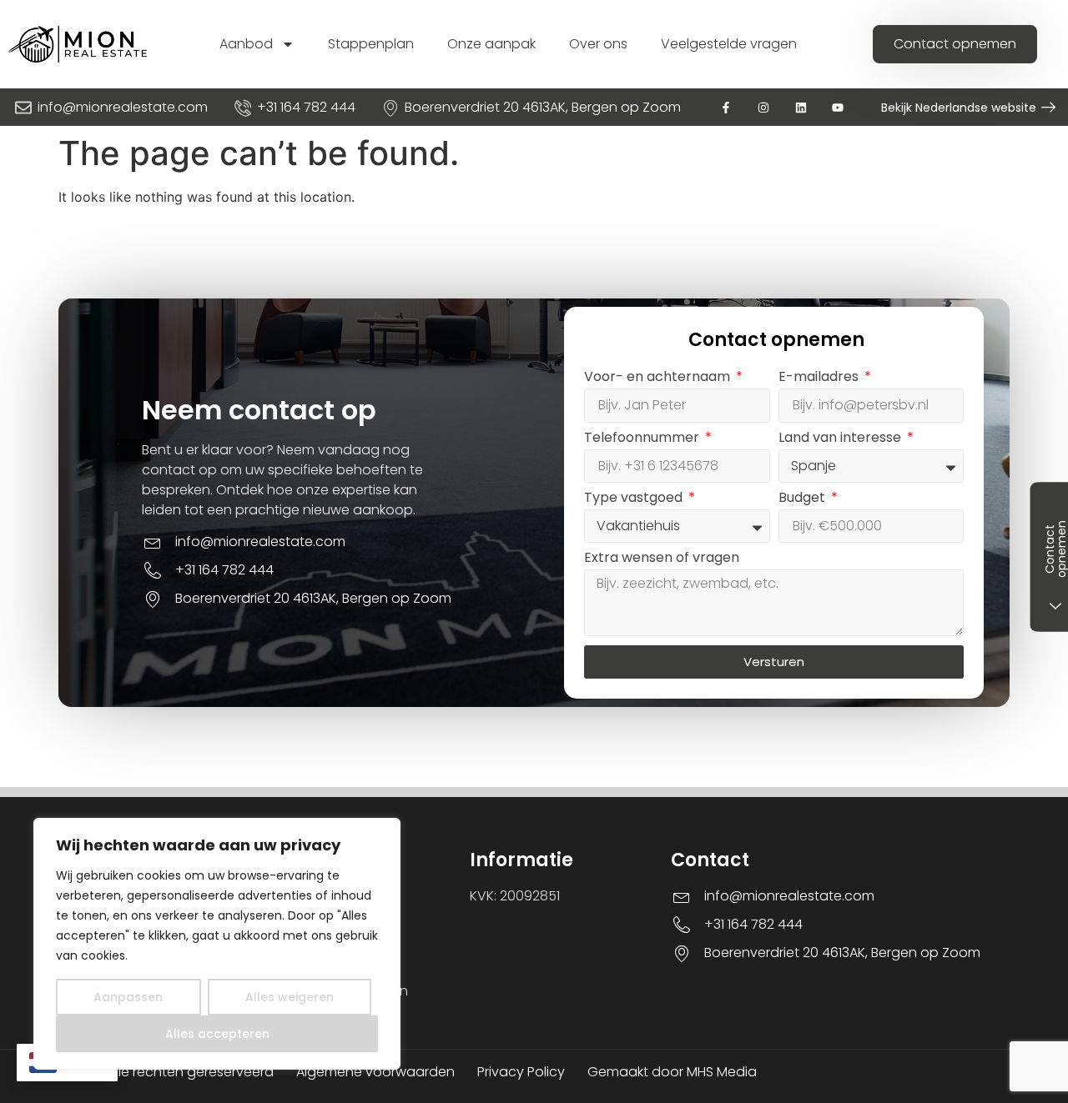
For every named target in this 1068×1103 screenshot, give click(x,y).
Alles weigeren (289, 997)
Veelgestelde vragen (729, 43)
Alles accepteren (217, 1033)
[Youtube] (838, 107)
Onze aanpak (491, 43)
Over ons (598, 43)
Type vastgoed (635, 499)
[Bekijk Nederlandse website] (1048, 107)
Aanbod (246, 43)
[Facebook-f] (726, 107)
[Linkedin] (800, 107)
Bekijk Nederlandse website (958, 107)
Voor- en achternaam (658, 378)
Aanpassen (128, 997)
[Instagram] (763, 107)
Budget (803, 499)
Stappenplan (371, 43)
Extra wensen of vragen (661, 559)
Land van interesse (841, 439)
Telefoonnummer (643, 439)
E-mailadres (820, 378)
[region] (216, 944)
